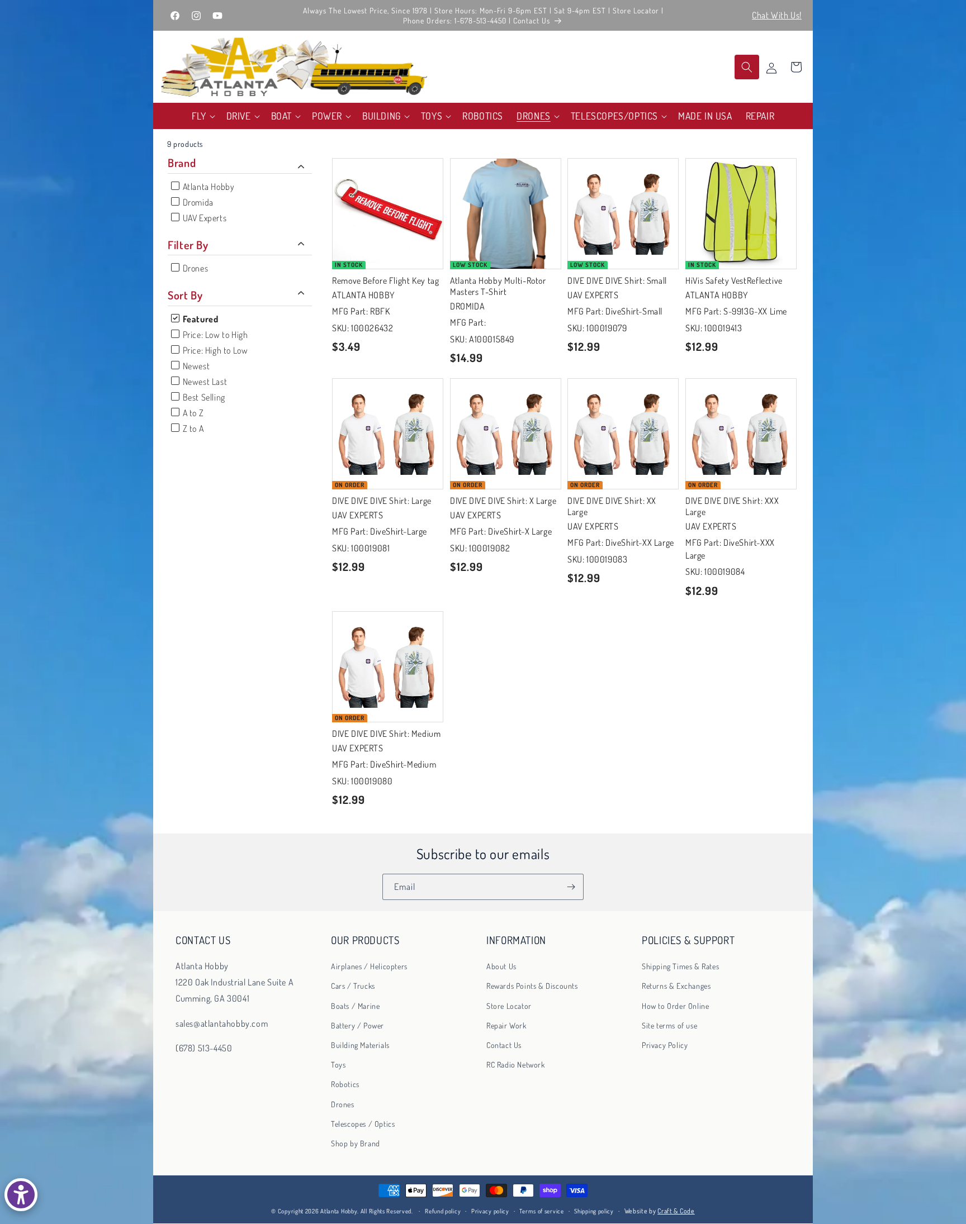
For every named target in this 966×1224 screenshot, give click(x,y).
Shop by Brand (355, 1143)
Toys (338, 1064)
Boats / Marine (355, 1006)
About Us (501, 966)
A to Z (192, 412)
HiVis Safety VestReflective (734, 279)
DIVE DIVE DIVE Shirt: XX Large (611, 506)
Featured (199, 319)
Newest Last (204, 381)
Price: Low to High (214, 334)
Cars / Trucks (353, 986)
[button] (202, 116)
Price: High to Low (214, 350)
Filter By (188, 244)
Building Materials (360, 1045)
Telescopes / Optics (363, 1123)
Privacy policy (490, 1211)
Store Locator (509, 1006)
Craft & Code (675, 1211)
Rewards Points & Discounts (532, 986)
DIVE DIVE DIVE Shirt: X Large (503, 500)
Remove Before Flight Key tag (385, 279)
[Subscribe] (570, 887)
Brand (182, 163)
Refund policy (443, 1211)
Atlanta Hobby (207, 186)
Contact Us (504, 1045)
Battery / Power (357, 1025)
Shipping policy (594, 1211)
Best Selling (203, 397)
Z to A (192, 428)
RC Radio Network (515, 1064)
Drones (194, 268)
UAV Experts (203, 217)
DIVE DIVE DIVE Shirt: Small (617, 279)
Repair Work (506, 1025)
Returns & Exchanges (676, 986)
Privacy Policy (665, 1045)
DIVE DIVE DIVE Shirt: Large (382, 500)
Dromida (197, 202)
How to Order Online (675, 1006)
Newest (195, 366)
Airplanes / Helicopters (369, 966)
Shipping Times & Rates (680, 966)
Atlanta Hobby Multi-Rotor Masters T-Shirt (498, 285)
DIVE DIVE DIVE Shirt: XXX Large (732, 506)
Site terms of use (669, 1025)
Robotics (345, 1084)
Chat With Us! (777, 15)
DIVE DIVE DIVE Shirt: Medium (386, 733)
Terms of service (541, 1211)
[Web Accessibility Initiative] (21, 1195)
